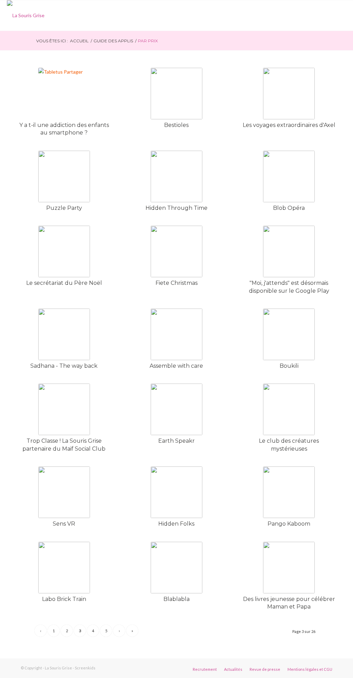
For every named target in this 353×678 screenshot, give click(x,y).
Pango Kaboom (289, 523)
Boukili (289, 366)
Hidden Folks (176, 523)
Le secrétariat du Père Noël (64, 283)
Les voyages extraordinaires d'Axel (289, 125)
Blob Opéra (289, 208)
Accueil (79, 40)
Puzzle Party (64, 208)
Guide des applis (113, 40)
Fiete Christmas (176, 283)
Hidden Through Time (176, 208)
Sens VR (64, 523)
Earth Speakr (176, 441)
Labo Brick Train (64, 599)
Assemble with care (176, 366)
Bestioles (176, 125)
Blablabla (176, 599)
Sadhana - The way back (64, 366)
